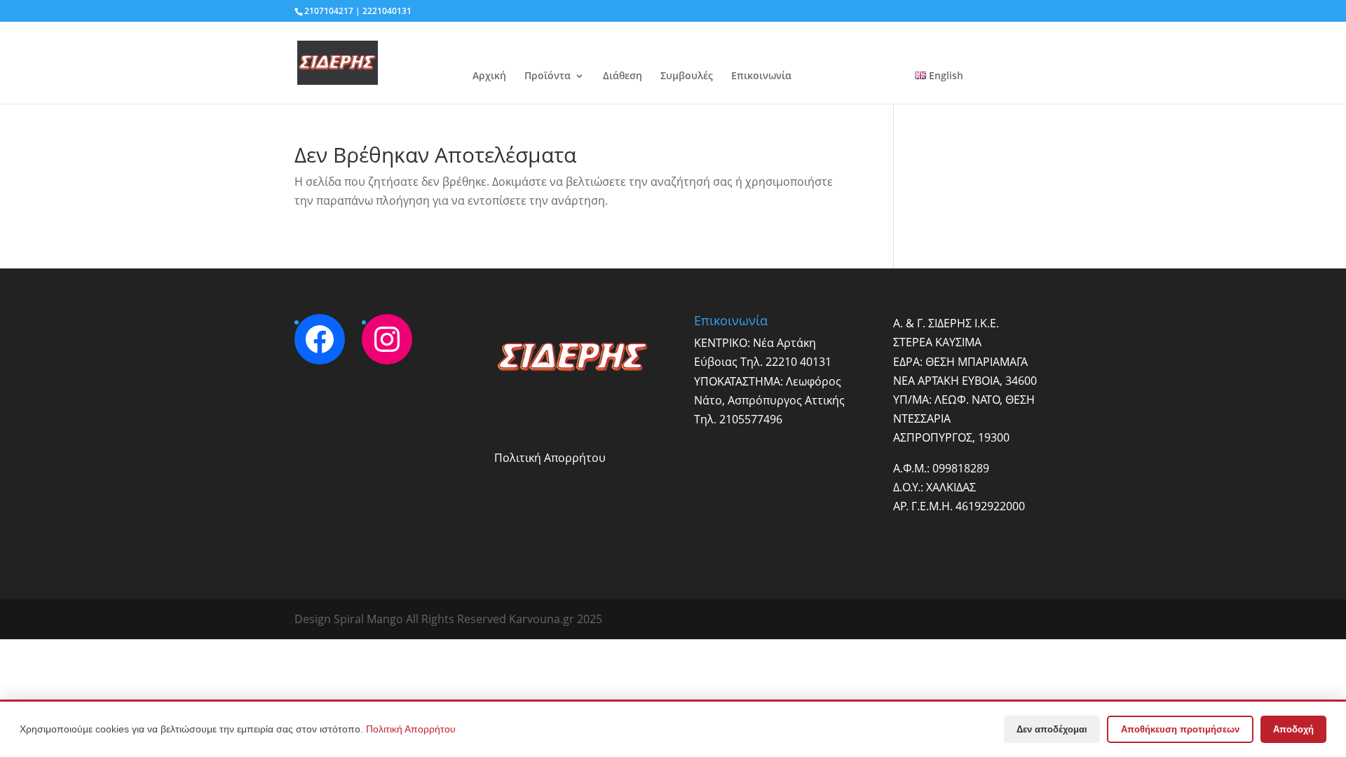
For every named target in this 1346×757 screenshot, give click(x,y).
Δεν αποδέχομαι (1052, 729)
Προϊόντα (547, 76)
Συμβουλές (686, 76)
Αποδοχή (1293, 729)
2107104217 (328, 11)
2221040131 (387, 11)
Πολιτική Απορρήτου (550, 457)
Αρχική (489, 76)
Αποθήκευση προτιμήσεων (1180, 729)
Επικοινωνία (761, 76)
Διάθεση (622, 76)
